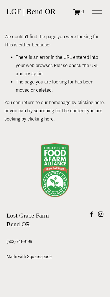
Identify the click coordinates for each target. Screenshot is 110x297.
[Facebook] (91, 214)
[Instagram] (101, 214)
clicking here (91, 103)
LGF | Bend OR (31, 11)
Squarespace (39, 256)
